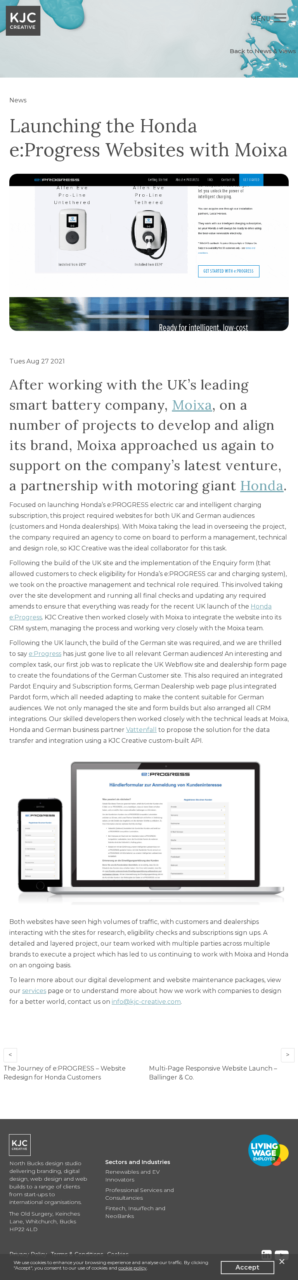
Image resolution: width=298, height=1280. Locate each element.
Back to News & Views (263, 51)
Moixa (192, 404)
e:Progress (45, 653)
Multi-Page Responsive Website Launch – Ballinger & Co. (213, 1073)
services (34, 991)
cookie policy (132, 1268)
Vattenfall (141, 729)
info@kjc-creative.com (146, 1001)
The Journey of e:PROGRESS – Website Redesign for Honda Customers (64, 1073)
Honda (262, 485)
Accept (247, 1267)
